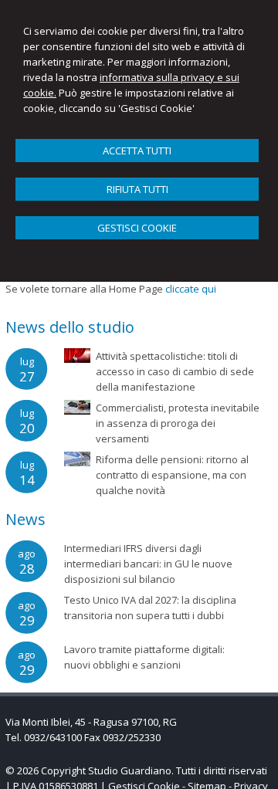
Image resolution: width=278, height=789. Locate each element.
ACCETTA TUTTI (137, 150)
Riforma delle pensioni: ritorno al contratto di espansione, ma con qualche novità (172, 474)
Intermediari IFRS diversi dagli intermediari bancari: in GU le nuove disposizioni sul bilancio (148, 563)
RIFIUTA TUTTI (137, 189)
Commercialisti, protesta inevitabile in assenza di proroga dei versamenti (177, 423)
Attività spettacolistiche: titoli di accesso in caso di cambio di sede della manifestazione (175, 371)
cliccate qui (190, 289)
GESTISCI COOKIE (137, 228)
